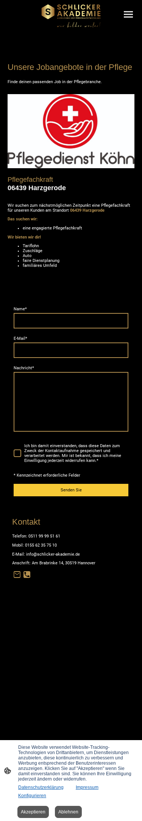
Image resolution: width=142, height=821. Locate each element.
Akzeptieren (33, 812)
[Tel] (26, 574)
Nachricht (24, 368)
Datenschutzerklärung (41, 787)
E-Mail (20, 338)
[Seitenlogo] (71, 16)
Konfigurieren (32, 795)
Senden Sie (71, 490)
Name (20, 309)
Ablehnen (68, 812)
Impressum (87, 787)
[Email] (17, 574)
